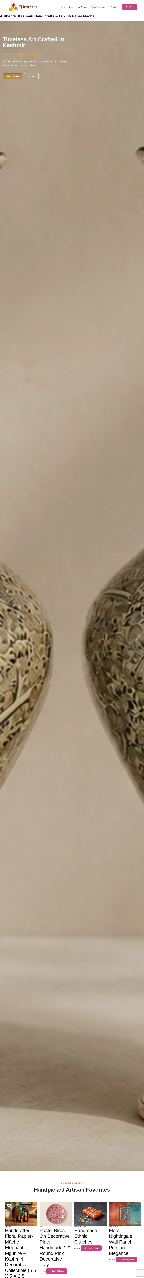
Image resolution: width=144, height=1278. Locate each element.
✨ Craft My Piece (57, 1271)
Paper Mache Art (98, 7)
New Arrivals (82, 7)
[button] (106, 7)
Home (62, 7)
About (113, 7)
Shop (71, 7)
